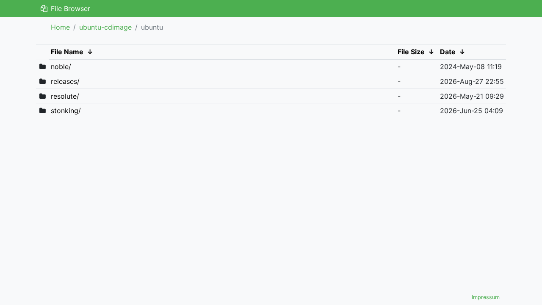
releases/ (65, 81)
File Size (411, 51)
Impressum (486, 297)
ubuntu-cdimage (105, 27)
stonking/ (66, 110)
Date (448, 51)
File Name (67, 51)
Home (60, 27)
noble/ (61, 66)
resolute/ (65, 96)
